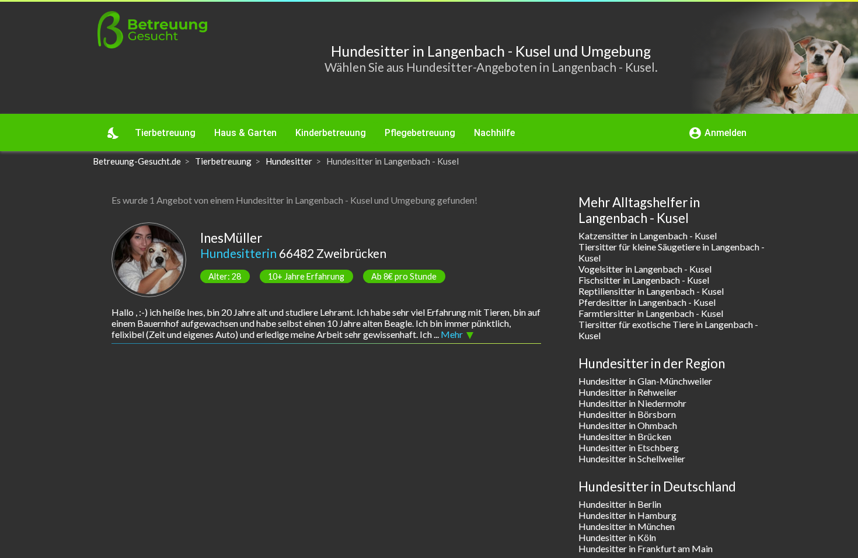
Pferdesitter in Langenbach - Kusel (647, 302)
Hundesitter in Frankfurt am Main (645, 548)
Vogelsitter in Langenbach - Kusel (644, 268)
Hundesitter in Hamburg (627, 515)
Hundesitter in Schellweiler (631, 458)
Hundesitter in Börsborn (627, 414)
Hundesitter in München (626, 526)
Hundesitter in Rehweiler (627, 391)
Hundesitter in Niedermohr (632, 403)
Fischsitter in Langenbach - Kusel (643, 279)
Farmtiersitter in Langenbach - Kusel (650, 313)
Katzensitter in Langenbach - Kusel (647, 235)
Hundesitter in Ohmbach (627, 425)
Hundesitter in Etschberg (628, 447)
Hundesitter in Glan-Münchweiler (645, 380)
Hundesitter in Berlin (619, 504)
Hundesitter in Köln (617, 537)
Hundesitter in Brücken (624, 436)
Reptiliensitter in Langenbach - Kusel (651, 291)
